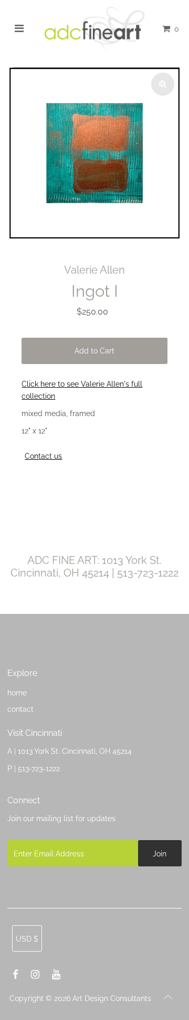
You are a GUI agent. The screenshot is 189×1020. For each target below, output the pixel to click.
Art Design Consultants (111, 998)
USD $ (27, 938)
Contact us (43, 456)
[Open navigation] (19, 28)
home (17, 692)
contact (20, 708)
